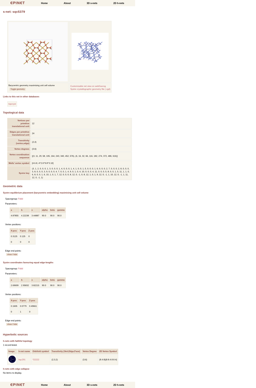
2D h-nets (118, 3)
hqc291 (22, 360)
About (67, 3)
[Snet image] (90, 69)
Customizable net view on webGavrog (88, 86)
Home (44, 3)
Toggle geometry (18, 89)
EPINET (17, 3)
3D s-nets (92, 3)
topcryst (12, 104)
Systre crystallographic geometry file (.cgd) (90, 89)
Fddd (20, 198)
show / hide (12, 254)
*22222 (36, 360)
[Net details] (12, 362)
